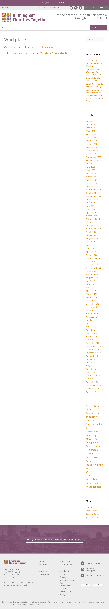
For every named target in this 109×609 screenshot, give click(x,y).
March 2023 (91, 255)
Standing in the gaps (94, 466)
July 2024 (90, 202)
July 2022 (90, 281)
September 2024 (93, 196)
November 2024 (93, 189)
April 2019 (91, 392)
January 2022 (92, 300)
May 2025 (90, 170)
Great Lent (92, 431)
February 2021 (93, 336)
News (4, 28)
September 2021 (93, 313)
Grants (90, 427)
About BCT (43, 8)
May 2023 (90, 248)
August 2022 (92, 277)
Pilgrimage (92, 449)
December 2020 (93, 343)
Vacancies (25, 28)
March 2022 (91, 294)
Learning (91, 435)
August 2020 (92, 356)
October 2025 (92, 154)
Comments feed (93, 514)
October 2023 (92, 232)
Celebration (92, 413)
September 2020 (93, 352)
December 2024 (93, 186)
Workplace (92, 479)
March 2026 (91, 137)
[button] (54, 539)
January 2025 (92, 183)
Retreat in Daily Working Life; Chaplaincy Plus (93, 72)
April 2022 (91, 291)
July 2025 (90, 163)
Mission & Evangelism (92, 441)
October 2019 (92, 388)
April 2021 (91, 330)
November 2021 (93, 307)
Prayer (89, 453)
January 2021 (92, 339)
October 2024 (92, 193)
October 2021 (92, 310)
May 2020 (90, 365)
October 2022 (92, 271)
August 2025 (92, 160)
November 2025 (93, 150)
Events (14, 28)
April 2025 (91, 173)
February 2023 (93, 258)
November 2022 (93, 268)
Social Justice (93, 461)
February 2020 (93, 375)
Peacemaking (93, 446)
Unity (89, 475)
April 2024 (91, 212)
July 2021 (90, 320)
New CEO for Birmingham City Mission (94, 63)
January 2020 (92, 379)
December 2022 (93, 264)
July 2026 (90, 124)
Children (90, 420)
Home (6, 8)
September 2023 (93, 235)
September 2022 (93, 274)
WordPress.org (93, 517)
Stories (90, 471)
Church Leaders (94, 424)
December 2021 (93, 304)
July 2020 (90, 359)
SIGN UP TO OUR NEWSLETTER (96, 8)
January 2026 (92, 144)
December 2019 (93, 382)
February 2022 (93, 297)
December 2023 (93, 225)
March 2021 (91, 333)
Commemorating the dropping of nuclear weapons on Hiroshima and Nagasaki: (94, 95)
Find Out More (60, 3)
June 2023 (90, 245)
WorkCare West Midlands (53, 53)
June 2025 (90, 167)
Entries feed (91, 510)
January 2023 (92, 261)
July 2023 (90, 242)
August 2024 (92, 199)
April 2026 (91, 134)
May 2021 (90, 326)
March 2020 (91, 372)
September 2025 (93, 157)
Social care (92, 457)
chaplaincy (92, 416)
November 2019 (93, 385)
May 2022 (90, 287)
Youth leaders (93, 486)
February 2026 (93, 141)
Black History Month (93, 408)
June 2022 (90, 284)
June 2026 (90, 127)
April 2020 (91, 369)
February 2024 (93, 219)
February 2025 (93, 180)
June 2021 (90, 323)
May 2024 (90, 209)
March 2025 (91, 176)
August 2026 (92, 121)
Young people (93, 483)
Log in (89, 507)
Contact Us (54, 8)
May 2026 (90, 131)
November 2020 (93, 346)
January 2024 (92, 222)
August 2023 (92, 238)
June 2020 (90, 362)
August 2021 (92, 317)
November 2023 (93, 229)
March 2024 (91, 215)
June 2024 (90, 206)
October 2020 (92, 349)
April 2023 (91, 251)
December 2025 (93, 147)
